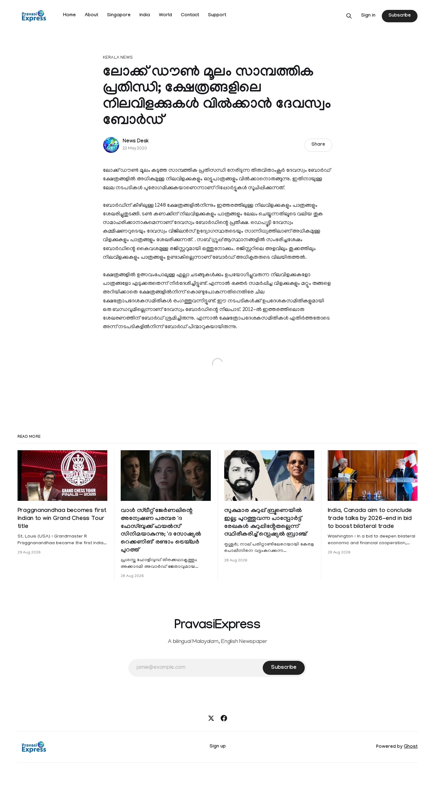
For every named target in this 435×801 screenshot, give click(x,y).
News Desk (136, 142)
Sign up (218, 747)
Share (318, 145)
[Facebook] (224, 718)
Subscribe (400, 16)
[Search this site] (349, 16)
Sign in (368, 16)
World (165, 15)
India (144, 15)
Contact (190, 15)
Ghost (410, 747)
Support (217, 15)
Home (69, 15)
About (91, 15)
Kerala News (118, 57)
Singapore (119, 15)
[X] (211, 718)
